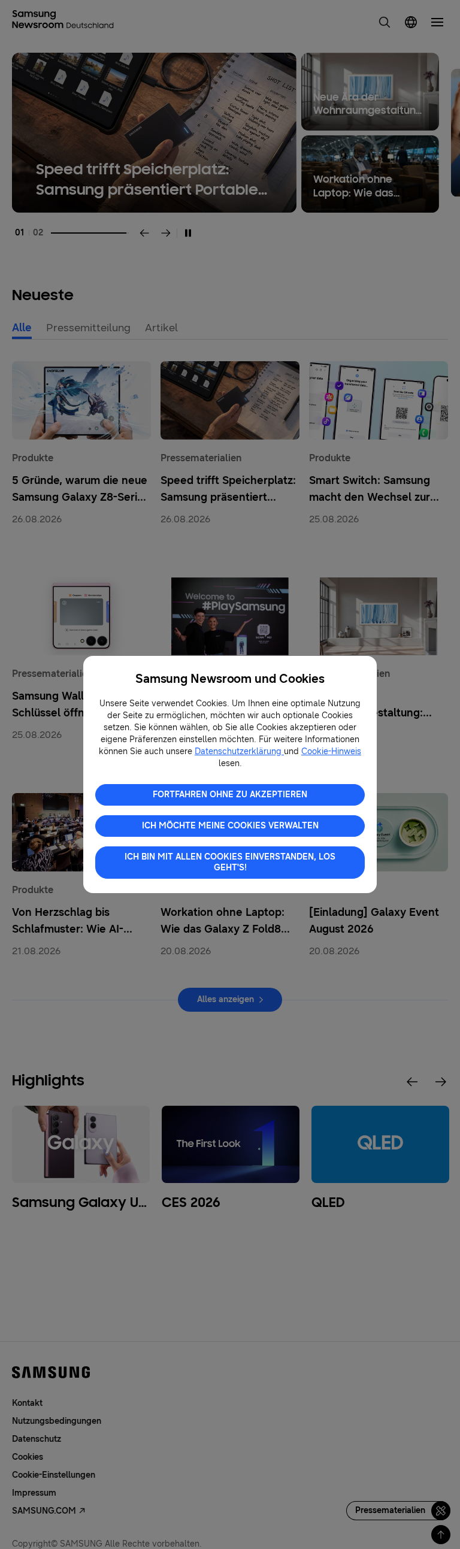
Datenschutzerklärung (239, 751)
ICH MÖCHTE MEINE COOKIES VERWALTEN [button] (230, 826)
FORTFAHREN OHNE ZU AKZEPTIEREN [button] (230, 794)
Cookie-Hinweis (331, 751)
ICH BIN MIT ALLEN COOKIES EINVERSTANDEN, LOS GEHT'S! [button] (230, 862)
